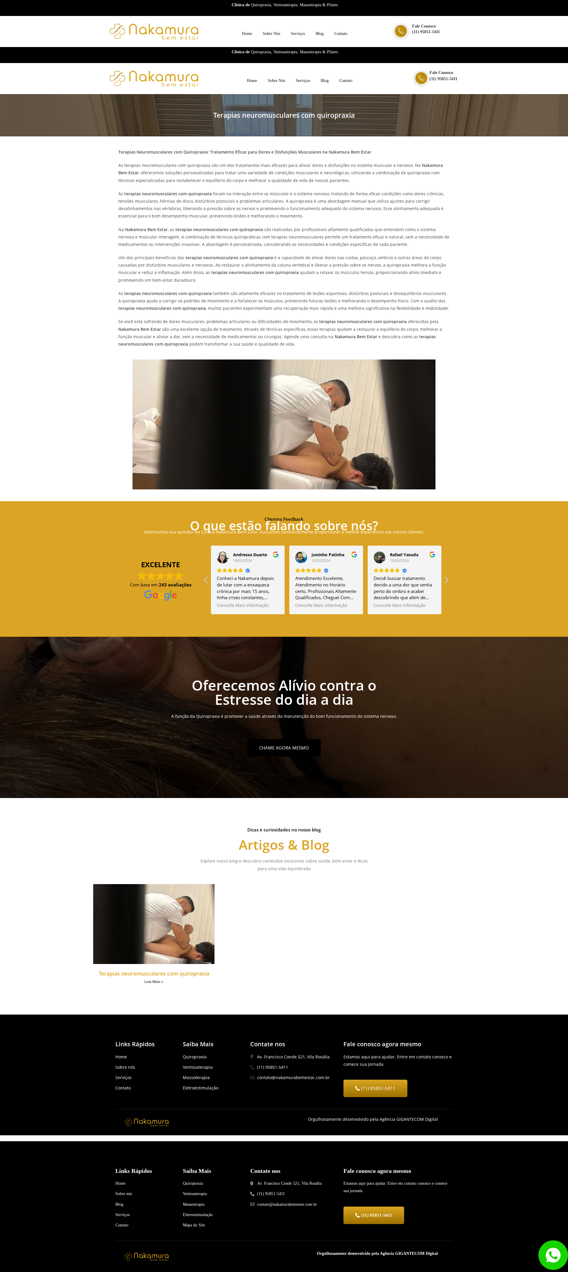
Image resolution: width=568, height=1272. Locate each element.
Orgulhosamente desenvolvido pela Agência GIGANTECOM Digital (377, 1253)
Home (247, 33)
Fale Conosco (424, 26)
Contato (340, 33)
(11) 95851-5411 (426, 32)
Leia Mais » (153, 981)
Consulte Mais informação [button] (243, 605)
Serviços (298, 33)
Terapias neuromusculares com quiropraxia (154, 973)
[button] (446, 582)
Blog (320, 33)
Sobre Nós (271, 33)
